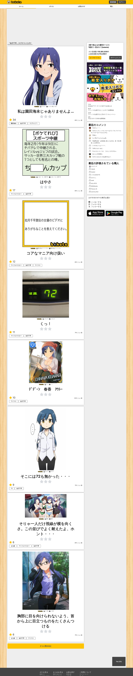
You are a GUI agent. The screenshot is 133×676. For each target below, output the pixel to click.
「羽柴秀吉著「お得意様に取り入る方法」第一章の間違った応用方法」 (106, 142)
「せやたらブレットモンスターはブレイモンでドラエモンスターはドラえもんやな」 (106, 131)
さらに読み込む (46, 646)
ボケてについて (84, 674)
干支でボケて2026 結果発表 (96, 117)
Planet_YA (94, 189)
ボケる (51, 6)
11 (14, 332)
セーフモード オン (95, 57)
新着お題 (68, 674)
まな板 (13, 546)
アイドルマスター (16, 194)
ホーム (21, 6)
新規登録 (113, 2)
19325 (93, 169)
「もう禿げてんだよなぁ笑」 (99, 138)
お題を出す (81, 6)
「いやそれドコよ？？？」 (98, 145)
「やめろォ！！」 (96, 128)
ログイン (122, 2)
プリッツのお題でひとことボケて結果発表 (101, 109)
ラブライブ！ (34, 123)
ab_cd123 (94, 183)
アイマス (37, 265)
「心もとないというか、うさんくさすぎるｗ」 (104, 151)
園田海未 (13, 123)
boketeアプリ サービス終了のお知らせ (100, 105)
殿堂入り (42, 674)
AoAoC (93, 172)
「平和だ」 (94, 135)
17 (14, 190)
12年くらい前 (78, 398)
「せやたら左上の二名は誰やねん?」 (101, 157)
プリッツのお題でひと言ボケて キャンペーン (102, 113)
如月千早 (23, 123)
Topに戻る (119, 661)
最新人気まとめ (57, 674)
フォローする (95, 204)
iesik (92, 180)
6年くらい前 (78, 120)
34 (14, 119)
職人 (111, 6)
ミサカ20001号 (95, 175)
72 (12, 488)
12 (14, 261)
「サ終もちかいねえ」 (97, 148)
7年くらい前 (78, 332)
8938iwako (94, 186)
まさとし (93, 177)
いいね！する (95, 202)
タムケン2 (94, 166)
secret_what (94, 192)
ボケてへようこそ (116, 57)
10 (14, 397)
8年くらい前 (78, 262)
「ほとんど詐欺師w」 (97, 154)
